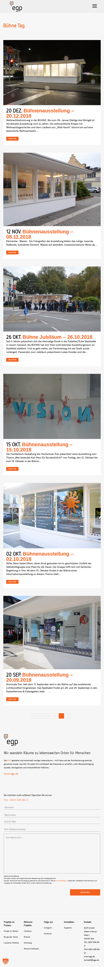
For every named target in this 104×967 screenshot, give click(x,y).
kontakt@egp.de (62, 881)
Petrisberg (28, 943)
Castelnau (28, 931)
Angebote (68, 928)
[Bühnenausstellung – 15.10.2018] (52, 406)
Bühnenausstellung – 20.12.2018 (40, 113)
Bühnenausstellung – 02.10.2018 (39, 556)
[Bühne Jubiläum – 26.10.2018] (52, 299)
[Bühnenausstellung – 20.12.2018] (52, 72)
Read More (12, 138)
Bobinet (27, 937)
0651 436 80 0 (19, 800)
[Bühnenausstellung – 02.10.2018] (52, 515)
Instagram (48, 928)
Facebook (47, 934)
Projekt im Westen (11, 931)
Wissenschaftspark (31, 949)
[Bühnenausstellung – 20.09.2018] (52, 632)
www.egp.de (11, 773)
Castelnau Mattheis (11, 943)
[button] (5, 961)
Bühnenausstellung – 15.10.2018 (39, 447)
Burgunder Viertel (11, 937)
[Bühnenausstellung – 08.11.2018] (52, 189)
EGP (9, 760)
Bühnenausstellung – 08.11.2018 (39, 234)
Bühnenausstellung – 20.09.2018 (39, 677)
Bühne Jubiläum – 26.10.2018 (57, 337)
